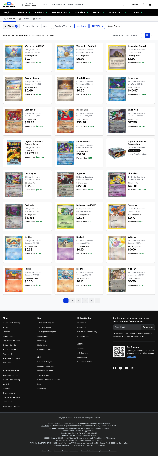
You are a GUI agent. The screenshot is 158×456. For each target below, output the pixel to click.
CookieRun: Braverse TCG (63, 445)
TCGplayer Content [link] (10, 375)
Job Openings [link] (82, 353)
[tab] (9, 18)
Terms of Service (61, 451)
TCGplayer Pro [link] (43, 375)
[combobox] (133, 35)
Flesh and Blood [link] (9, 354)
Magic (7, 12)
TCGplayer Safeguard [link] (46, 323)
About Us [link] (80, 348)
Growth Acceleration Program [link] (48, 380)
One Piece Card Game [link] (11, 341)
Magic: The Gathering (56, 423)
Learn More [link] (131, 357)
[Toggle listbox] (139, 35)
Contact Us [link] (81, 323)
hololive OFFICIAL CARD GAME (74, 435)
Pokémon (39, 12)
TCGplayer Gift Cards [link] (11, 358)
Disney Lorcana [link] (9, 336)
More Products (116, 12)
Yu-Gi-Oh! (22, 12)
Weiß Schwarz (74, 428)
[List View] (152, 35)
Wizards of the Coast (101, 423)
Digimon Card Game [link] (11, 345)
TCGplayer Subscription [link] (46, 332)
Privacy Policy (139, 336)
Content (135, 12)
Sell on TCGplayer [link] (44, 362)
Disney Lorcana (60, 12)
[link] (9, 4)
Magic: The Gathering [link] (11, 323)
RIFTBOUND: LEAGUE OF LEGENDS (43, 443)
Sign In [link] (135, 4)
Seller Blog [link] (41, 388)
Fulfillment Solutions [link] (45, 371)
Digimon (97, 12)
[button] (122, 4)
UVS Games (76, 443)
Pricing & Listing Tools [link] (45, 366)
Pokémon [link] (6, 332)
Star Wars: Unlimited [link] (11, 349)
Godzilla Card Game (68, 433)
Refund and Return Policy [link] (87, 332)
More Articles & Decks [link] (11, 406)
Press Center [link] (82, 357)
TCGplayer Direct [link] (44, 327)
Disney (99, 440)
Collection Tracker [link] (44, 349)
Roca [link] (39, 384)
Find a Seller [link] (42, 345)
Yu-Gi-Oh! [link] (6, 327)
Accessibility (74, 451)
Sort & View (118, 35)
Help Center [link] (82, 327)
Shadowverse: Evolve (71, 431)
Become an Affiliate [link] (85, 362)
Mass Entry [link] (41, 341)
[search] (85, 4)
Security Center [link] (83, 336)
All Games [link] (7, 363)
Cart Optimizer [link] (43, 336)
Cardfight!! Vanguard (57, 428)
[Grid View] (147, 35)
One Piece (80, 12)
